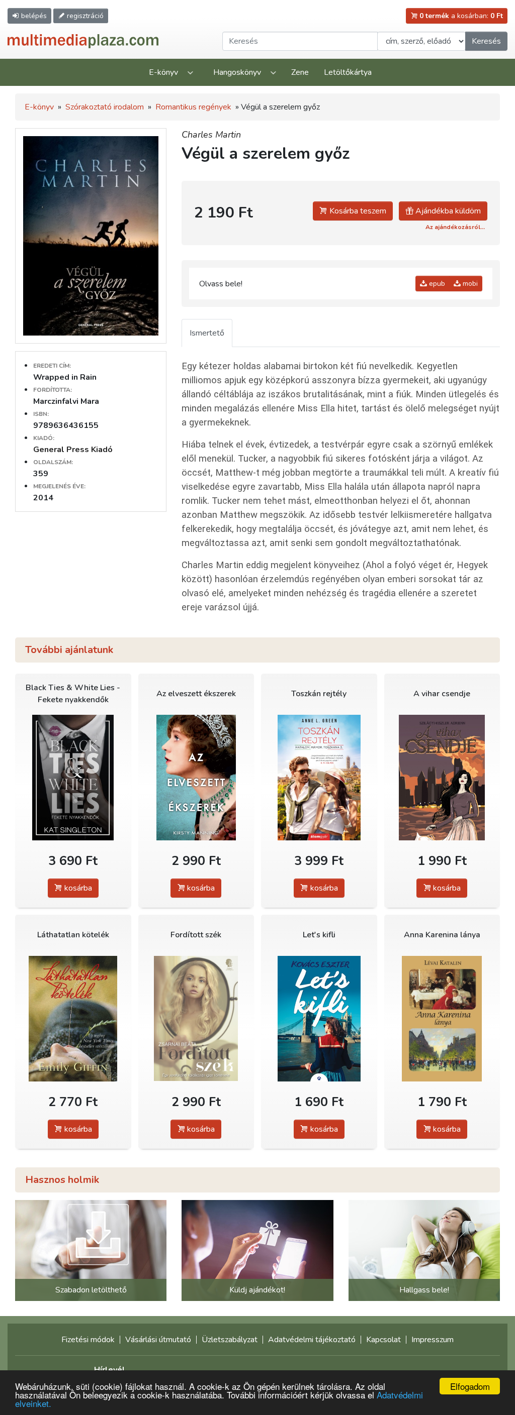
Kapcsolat (383, 1339)
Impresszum (432, 1339)
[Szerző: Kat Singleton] (73, 777)
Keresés (486, 41)
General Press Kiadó (73, 449)
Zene (300, 72)
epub (436, 283)
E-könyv (163, 72)
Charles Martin (211, 135)
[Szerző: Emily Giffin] (73, 1018)
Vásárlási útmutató (158, 1339)
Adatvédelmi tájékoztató (312, 1339)
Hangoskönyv (237, 72)
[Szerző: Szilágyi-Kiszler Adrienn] (442, 777)
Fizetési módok (88, 1339)
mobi (469, 283)
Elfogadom (470, 1386)
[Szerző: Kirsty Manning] (196, 777)
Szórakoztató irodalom (104, 107)
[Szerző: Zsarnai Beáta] (196, 1018)
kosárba (77, 888)
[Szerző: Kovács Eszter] (319, 1018)
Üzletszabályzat (230, 1339)
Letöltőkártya (348, 72)
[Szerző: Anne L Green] (319, 777)
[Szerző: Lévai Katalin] (442, 1018)
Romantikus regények (193, 107)
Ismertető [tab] (207, 333)
